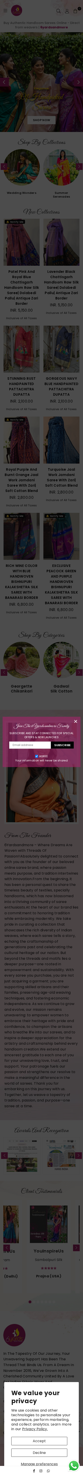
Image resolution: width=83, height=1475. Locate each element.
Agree (43, 756)
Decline (39, 1452)
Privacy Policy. (35, 1429)
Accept (39, 1441)
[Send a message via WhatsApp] (74, 1466)
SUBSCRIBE (62, 745)
